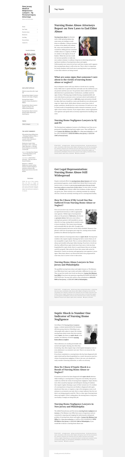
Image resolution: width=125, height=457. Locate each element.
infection (59, 148)
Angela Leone (66, 145)
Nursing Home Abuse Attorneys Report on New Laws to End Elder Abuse (75, 28)
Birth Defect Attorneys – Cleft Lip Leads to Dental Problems (29, 159)
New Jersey (66, 150)
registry (85, 151)
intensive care (65, 148)
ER (87, 147)
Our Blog (24, 37)
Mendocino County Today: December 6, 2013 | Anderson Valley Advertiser (29, 145)
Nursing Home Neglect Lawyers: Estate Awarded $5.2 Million (29, 101)
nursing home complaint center (89, 438)
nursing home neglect (86, 150)
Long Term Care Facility (90, 148)
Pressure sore (71, 151)
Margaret (24, 163)
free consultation (92, 147)
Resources (24, 34)
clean (55, 147)
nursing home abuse (80, 145)
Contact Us (24, 42)
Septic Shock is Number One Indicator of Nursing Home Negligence (72, 316)
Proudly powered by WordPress (62, 453)
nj (69, 150)
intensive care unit (73, 148)
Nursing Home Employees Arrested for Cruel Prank (29, 148)
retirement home (91, 151)
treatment (71, 153)
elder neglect (74, 147)
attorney (89, 145)
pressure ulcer (78, 151)
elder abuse (67, 147)
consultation (61, 147)
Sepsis (60, 153)
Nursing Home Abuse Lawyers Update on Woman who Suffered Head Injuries (29, 106)
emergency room (82, 147)
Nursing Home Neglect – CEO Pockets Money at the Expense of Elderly (30, 153)
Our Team (24, 29)
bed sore (94, 145)
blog (73, 145)
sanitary (56, 153)
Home (23, 26)
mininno (56, 150)
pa (93, 150)
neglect (61, 150)
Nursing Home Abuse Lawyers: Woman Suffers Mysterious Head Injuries (30, 112)
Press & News (25, 40)
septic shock (66, 153)
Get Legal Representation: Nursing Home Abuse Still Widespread (71, 172)
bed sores (74, 289)
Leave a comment (80, 153)
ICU (55, 148)
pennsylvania (57, 151)
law (79, 148)
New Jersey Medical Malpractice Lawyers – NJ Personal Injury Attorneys (29, 11)
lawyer (82, 148)
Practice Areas (25, 32)
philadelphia (64, 151)
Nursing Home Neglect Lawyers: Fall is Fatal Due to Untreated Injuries (29, 139)
